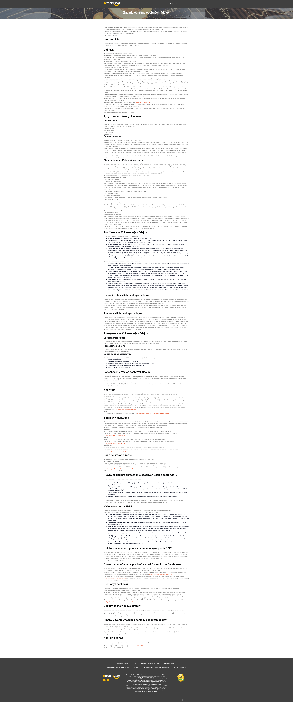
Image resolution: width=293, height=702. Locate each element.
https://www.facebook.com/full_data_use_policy (120, 602)
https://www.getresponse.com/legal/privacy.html (118, 451)
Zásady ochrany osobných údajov (150, 663)
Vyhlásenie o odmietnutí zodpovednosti (118, 667)
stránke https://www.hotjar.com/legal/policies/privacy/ (153, 413)
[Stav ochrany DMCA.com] (181, 678)
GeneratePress (123, 700)
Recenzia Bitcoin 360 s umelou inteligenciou (156, 667)
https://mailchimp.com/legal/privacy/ (114, 435)
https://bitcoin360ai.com (143, 102)
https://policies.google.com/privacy (126, 409)
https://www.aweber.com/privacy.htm (115, 443)
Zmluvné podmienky (168, 663)
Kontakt (136, 667)
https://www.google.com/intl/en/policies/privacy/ (118, 469)
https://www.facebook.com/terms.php (160, 574)
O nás (134, 663)
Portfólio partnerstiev (180, 667)
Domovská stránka (122, 663)
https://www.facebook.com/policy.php (115, 578)
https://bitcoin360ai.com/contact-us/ (144, 646)
